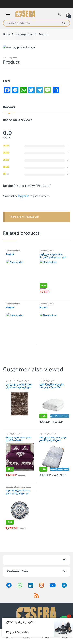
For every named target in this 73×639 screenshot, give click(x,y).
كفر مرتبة (50, 380)
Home (6, 34)
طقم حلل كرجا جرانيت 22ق (20, 622)
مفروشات (10, 434)
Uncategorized (24, 34)
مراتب (42, 380)
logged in (23, 196)
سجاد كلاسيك (12, 487)
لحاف (18, 434)
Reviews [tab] (9, 108)
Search (64, 23)
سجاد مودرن (12, 380)
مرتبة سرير (44, 434)
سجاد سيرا (24, 380)
